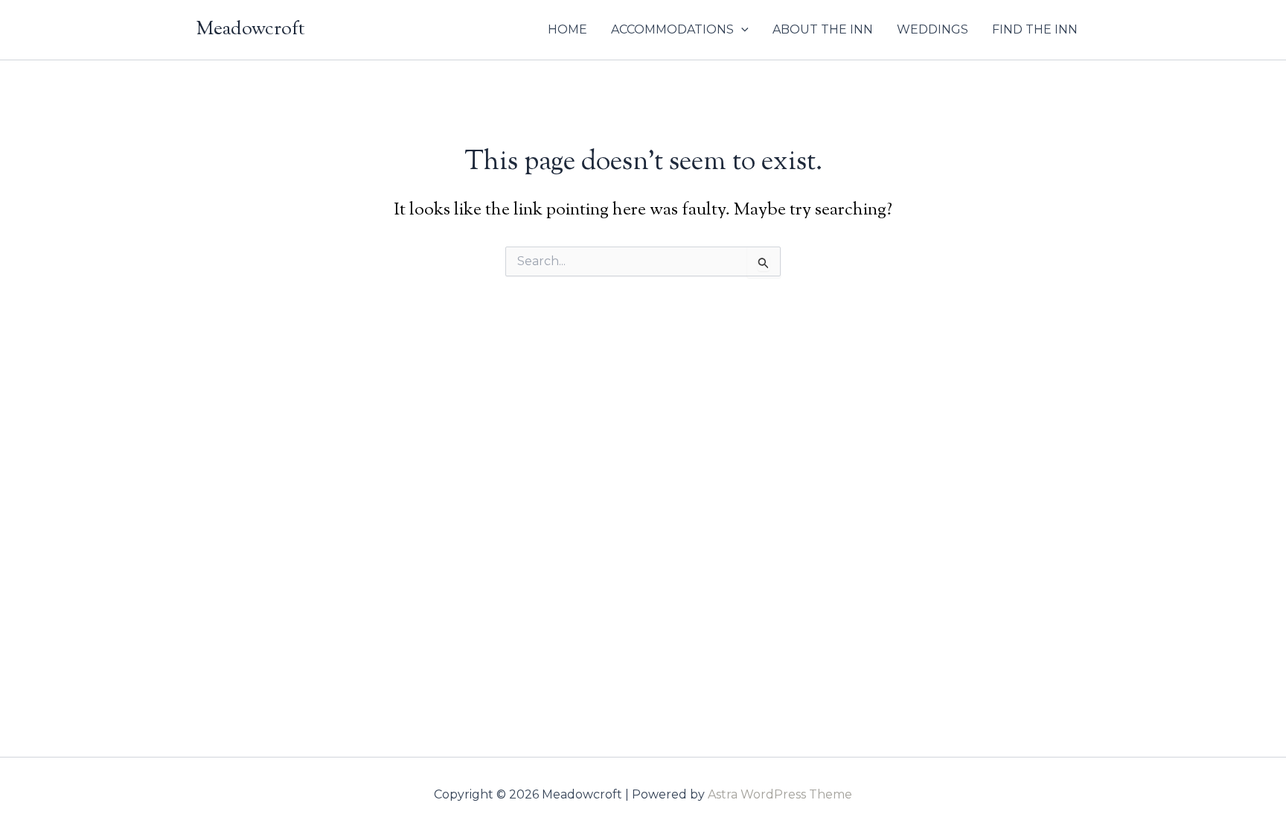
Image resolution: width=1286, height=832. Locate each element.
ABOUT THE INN (822, 29)
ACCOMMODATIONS (672, 29)
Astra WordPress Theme (780, 794)
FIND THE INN (1035, 29)
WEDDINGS (932, 29)
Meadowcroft (250, 29)
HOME (567, 29)
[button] (741, 30)
